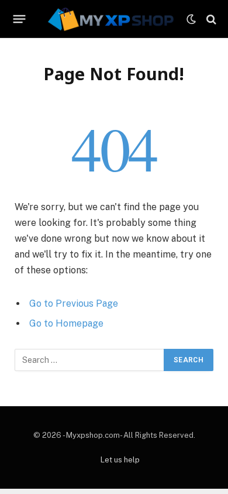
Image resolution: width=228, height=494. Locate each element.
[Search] (210, 19)
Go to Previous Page (73, 303)
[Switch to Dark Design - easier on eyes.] (191, 19)
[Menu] (19, 19)
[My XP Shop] (110, 19)
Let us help (120, 459)
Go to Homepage (66, 323)
